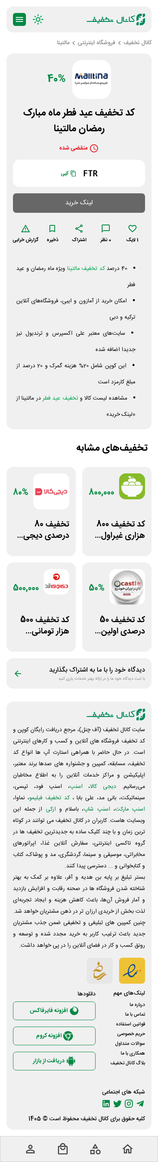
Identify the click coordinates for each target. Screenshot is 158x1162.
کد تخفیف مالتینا (86, 269)
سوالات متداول (130, 1044)
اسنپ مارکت (130, 809)
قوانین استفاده (130, 1024)
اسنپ (76, 787)
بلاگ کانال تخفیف (127, 1063)
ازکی (51, 809)
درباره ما (137, 1005)
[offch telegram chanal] (140, 1104)
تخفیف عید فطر (60, 398)
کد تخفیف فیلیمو (49, 798)
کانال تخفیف (95, 1119)
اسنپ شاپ (96, 809)
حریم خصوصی (131, 1034)
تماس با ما (135, 1014)
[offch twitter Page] (117, 1104)
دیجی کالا (103, 787)
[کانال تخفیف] (116, 19)
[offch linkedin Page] (106, 1104)
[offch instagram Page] (129, 1104)
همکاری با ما (133, 1053)
